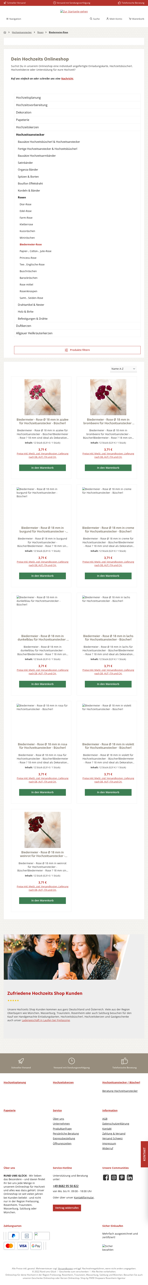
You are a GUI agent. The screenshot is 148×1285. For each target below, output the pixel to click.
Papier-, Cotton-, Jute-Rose (35, 251)
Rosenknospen (28, 291)
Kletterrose (26, 224)
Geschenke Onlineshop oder (46, 1278)
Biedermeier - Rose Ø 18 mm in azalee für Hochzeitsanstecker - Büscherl (42, 421)
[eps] (43, 1246)
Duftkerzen (23, 326)
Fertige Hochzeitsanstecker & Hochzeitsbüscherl (47, 149)
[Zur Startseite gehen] (74, 12)
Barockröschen (29, 278)
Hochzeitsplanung (28, 98)
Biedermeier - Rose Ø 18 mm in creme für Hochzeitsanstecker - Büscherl (108, 529)
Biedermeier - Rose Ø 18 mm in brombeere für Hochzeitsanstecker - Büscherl (108, 421)
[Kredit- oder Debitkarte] (16, 1246)
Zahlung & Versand (113, 1133)
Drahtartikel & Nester (31, 304)
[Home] (5, 32)
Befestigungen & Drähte (32, 318)
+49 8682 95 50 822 (66, 1186)
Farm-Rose (26, 217)
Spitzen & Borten (28, 176)
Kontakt (107, 1128)
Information (109, 1110)
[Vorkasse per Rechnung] (42, 1236)
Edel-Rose (26, 211)
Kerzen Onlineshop (69, 1278)
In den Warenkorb (42, 467)
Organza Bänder (28, 169)
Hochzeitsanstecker (30, 135)
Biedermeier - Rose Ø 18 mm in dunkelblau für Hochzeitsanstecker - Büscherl (42, 638)
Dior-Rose (25, 204)
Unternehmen (61, 1123)
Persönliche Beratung (66, 1133)
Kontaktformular (84, 1197)
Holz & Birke (25, 311)
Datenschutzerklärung (115, 1123)
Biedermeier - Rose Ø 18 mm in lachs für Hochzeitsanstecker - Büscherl (108, 638)
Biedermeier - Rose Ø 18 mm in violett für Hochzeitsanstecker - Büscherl (108, 746)
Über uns (58, 1118)
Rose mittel (26, 284)
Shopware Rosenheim (106, 1278)
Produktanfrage (62, 1128)
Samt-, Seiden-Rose (31, 298)
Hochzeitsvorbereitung (31, 105)
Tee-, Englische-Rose (32, 264)
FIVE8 (92, 1278)
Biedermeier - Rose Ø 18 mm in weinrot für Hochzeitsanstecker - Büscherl (42, 854)
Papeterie (22, 120)
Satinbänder (25, 162)
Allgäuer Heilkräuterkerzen (34, 333)
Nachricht (67, 78)
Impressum (109, 1143)
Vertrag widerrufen (67, 1207)
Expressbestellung (64, 1138)
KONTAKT (144, 1154)
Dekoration (23, 112)
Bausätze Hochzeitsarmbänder (37, 155)
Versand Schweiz (112, 1138)
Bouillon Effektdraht (30, 183)
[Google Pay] (36, 1246)
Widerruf (107, 1148)
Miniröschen (27, 237)
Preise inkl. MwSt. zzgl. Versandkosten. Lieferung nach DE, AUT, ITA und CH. (42, 455)
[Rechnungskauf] (26, 1236)
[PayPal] (13, 1236)
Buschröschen (28, 271)
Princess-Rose (28, 257)
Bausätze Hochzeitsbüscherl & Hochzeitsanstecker (49, 141)
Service (57, 1110)
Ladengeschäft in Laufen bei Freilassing (46, 1020)
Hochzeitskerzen (27, 127)
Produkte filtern (79, 350)
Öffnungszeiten (62, 1143)
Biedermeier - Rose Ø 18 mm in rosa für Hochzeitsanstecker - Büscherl (42, 746)
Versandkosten (65, 1268)
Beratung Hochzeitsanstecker (120, 1091)
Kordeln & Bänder (29, 190)
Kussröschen (27, 231)
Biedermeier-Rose (31, 244)
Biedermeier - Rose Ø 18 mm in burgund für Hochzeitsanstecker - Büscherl (42, 529)
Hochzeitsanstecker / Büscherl (121, 1082)
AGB (104, 1118)
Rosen (22, 197)
